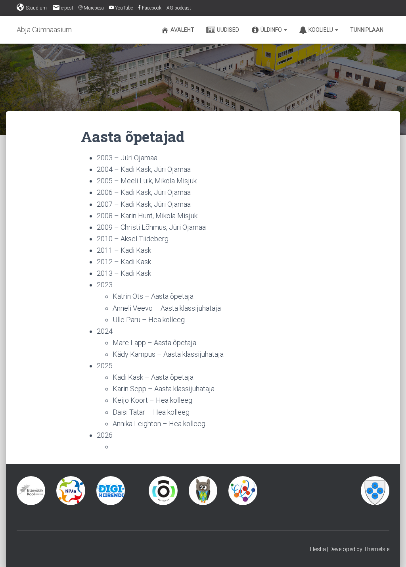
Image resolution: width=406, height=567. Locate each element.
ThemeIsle (376, 549)
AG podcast (179, 8)
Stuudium (36, 8)
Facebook (151, 8)
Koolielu (321, 30)
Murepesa (94, 8)
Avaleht (182, 30)
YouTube (124, 8)
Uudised (228, 30)
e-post (67, 8)
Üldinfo (271, 30)
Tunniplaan (366, 30)
